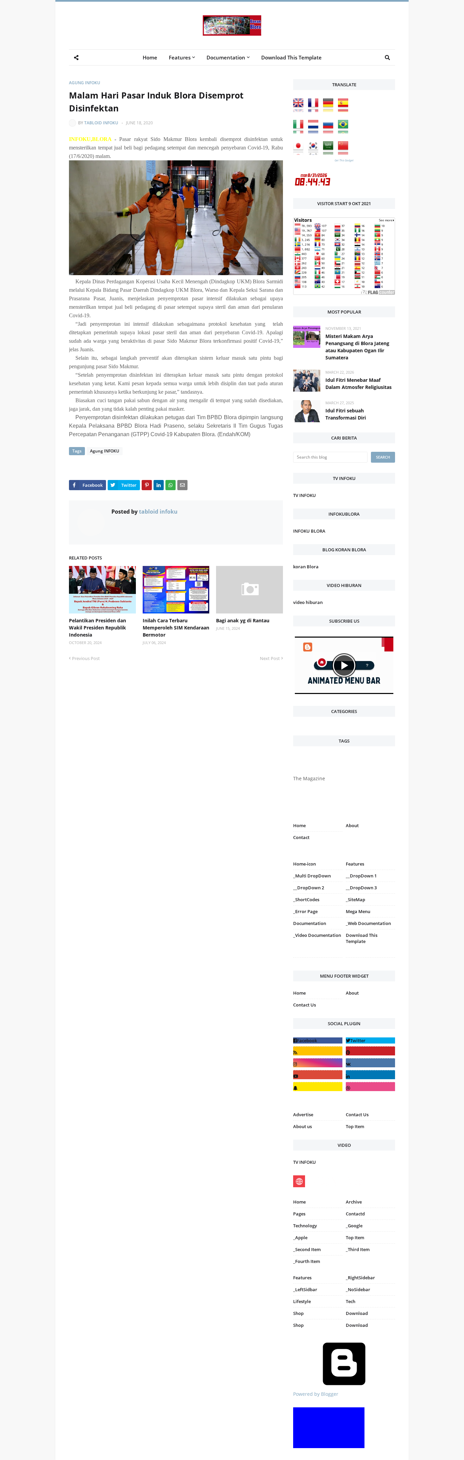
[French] (315, 110)
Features (302, 1278)
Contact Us (304, 1005)
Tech (350, 1301)
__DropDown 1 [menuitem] (361, 876)
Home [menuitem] (150, 57)
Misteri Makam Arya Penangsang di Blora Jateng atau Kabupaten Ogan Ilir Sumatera (357, 347)
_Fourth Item (306, 1261)
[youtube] (317, 1074)
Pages (299, 1214)
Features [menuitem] (180, 57)
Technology (305, 1226)
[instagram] (317, 958)
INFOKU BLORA (309, 531)
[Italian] (300, 131)
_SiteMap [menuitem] (355, 899)
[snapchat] (317, 1086)
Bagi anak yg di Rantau (242, 620)
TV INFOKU (304, 495)
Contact (301, 837)
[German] (330, 110)
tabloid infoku (101, 123)
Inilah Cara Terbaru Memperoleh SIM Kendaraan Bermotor (176, 627)
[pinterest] (370, 958)
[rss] (317, 1050)
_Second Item (307, 1249)
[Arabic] (330, 153)
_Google (354, 1226)
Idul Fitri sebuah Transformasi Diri (345, 414)
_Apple (300, 1237)
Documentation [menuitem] (226, 57)
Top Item (355, 1126)
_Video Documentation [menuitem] (317, 935)
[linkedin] (370, 1074)
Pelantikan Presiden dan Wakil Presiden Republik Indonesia (97, 627)
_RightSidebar (360, 1278)
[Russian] (330, 131)
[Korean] (315, 153)
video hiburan (308, 602)
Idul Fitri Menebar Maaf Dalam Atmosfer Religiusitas (358, 383)
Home (299, 825)
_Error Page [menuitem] (305, 911)
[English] (300, 110)
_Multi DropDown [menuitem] (312, 876)
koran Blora (306, 567)
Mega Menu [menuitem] (358, 911)
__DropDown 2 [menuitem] (308, 888)
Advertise (303, 1114)
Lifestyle (302, 1301)
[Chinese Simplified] (345, 153)
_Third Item (358, 1249)
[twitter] (370, 1040)
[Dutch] (315, 131)
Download (357, 1313)
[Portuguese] (345, 131)
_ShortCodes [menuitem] (306, 899)
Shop (298, 1313)
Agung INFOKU (84, 83)
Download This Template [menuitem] (291, 57)
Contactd (355, 1214)
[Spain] (345, 110)
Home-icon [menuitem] (304, 864)
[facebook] (317, 1040)
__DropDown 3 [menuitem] (361, 888)
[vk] (370, 1062)
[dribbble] (370, 1086)
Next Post (270, 658)
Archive (354, 1202)
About (352, 825)
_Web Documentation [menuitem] (368, 923)
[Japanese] (300, 153)
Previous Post (86, 658)
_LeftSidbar (305, 1289)
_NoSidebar (358, 1289)
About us (302, 1126)
